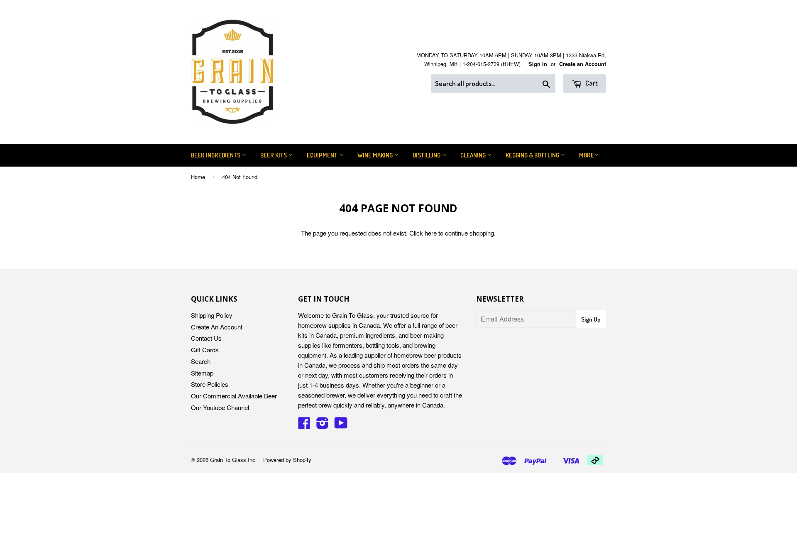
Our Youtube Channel (220, 407)
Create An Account (216, 326)
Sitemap (202, 372)
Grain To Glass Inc (232, 460)
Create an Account (582, 64)
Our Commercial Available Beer (234, 395)
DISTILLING (427, 155)
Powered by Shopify (287, 460)
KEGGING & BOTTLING (533, 155)
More (586, 155)
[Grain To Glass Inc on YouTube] (341, 425)
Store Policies (209, 384)
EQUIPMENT (323, 155)
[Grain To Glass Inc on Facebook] (304, 425)
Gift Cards (205, 349)
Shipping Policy (211, 315)
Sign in (537, 64)
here (431, 232)
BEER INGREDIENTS (216, 155)
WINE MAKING (375, 155)
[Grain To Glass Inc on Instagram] (322, 425)
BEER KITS (274, 155)
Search (200, 361)
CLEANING (473, 155)
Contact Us (206, 338)
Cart (591, 83)
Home (198, 177)
